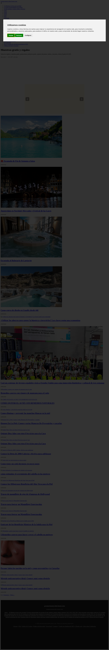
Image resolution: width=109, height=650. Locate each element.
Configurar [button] (28, 35)
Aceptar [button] (11, 35)
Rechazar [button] (19, 35)
